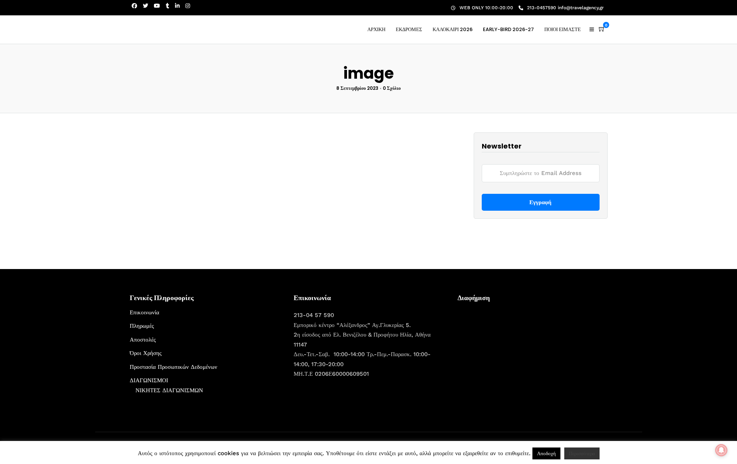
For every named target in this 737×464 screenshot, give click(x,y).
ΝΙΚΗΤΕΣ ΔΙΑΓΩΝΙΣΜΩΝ (169, 390)
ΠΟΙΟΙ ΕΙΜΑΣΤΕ (562, 29)
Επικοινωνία (144, 312)
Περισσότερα (582, 453)
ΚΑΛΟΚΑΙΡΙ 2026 (453, 29)
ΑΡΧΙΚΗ (376, 29)
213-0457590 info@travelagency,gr (565, 7)
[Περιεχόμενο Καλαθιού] (602, 29)
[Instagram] (187, 6)
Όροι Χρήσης (146, 353)
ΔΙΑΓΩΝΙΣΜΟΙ (149, 380)
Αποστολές (143, 339)
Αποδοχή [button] (546, 453)
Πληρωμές (142, 325)
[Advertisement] (515, 356)
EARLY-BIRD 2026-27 (508, 29)
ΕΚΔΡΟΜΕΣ (409, 29)
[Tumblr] (167, 6)
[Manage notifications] (721, 450)
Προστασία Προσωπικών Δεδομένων (173, 366)
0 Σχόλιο (392, 88)
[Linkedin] (177, 6)
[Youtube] (157, 6)
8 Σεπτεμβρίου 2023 (357, 88)
